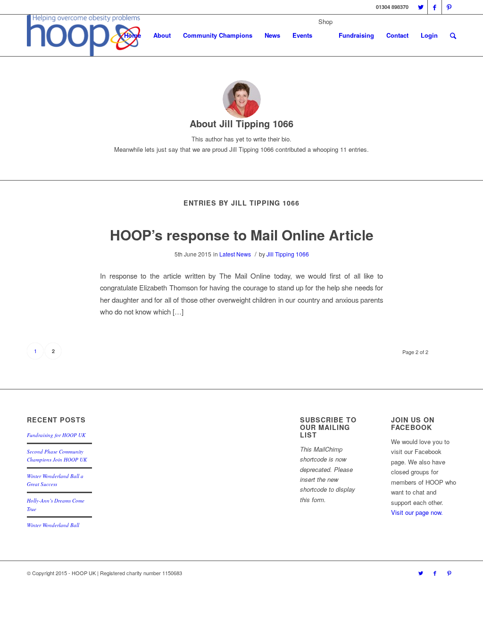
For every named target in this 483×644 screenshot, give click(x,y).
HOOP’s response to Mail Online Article (242, 234)
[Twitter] (420, 7)
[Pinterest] (449, 7)
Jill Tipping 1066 (287, 254)
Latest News (235, 254)
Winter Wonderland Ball (53, 524)
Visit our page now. (417, 512)
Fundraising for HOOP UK (56, 434)
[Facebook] (434, 7)
